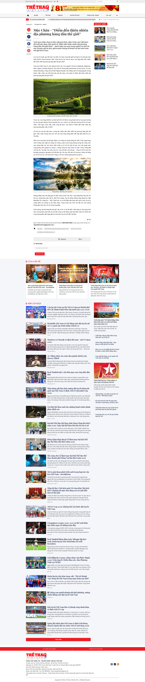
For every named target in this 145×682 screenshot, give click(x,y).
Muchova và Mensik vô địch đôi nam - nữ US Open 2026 (94, 19)
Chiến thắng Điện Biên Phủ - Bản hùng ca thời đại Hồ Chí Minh (105, 343)
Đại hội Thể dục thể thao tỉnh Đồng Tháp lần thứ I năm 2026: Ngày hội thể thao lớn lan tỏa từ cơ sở (68, 424)
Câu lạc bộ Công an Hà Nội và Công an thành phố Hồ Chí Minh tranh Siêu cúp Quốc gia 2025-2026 (68, 308)
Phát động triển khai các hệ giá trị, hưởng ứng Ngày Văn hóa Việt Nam (71, 286)
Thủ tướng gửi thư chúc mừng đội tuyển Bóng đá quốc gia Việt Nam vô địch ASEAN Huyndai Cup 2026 (68, 390)
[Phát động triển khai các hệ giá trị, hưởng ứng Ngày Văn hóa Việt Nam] (72, 273)
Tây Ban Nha (50, 553)
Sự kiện (49, 335)
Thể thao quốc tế (51, 351)
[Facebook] (112, 664)
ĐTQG (48, 518)
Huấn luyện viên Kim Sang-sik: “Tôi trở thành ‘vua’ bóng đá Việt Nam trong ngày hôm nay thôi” (68, 577)
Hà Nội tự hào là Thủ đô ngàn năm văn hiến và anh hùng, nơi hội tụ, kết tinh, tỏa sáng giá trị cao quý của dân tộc (106, 401)
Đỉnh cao (49, 571)
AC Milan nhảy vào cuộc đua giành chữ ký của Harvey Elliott (67, 357)
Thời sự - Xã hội (50, 418)
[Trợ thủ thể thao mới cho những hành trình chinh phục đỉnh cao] (36, 412)
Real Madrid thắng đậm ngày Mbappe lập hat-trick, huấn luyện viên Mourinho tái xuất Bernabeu (67, 541)
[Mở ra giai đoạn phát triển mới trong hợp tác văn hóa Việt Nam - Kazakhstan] (41, 273)
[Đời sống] (85, 8)
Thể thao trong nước (52, 434)
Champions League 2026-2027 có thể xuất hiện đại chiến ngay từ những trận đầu (67, 524)
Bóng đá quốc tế (51, 367)
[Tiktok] (115, 664)
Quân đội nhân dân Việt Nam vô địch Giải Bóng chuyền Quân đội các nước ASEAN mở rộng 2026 (68, 624)
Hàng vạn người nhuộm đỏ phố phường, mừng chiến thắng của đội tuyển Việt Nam (68, 593)
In (81, 239)
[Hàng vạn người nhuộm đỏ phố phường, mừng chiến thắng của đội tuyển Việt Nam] (36, 597)
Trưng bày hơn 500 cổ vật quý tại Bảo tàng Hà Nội (106, 415)
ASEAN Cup (49, 502)
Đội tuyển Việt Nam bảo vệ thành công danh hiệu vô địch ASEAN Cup (68, 608)
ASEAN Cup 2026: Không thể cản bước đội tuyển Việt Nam (68, 507)
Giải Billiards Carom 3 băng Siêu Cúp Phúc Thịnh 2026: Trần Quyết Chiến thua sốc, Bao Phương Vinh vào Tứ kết (68, 559)
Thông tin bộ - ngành (32, 281)
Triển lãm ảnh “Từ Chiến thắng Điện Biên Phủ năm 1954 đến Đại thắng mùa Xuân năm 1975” (106, 322)
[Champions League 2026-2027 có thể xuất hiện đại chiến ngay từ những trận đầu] (36, 528)
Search (117, 1)
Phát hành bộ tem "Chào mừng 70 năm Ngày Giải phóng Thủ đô (105, 381)
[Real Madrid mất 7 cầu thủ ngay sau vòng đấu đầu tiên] (36, 377)
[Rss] (118, 664)
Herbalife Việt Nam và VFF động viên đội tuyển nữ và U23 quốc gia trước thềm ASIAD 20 (50, 19)
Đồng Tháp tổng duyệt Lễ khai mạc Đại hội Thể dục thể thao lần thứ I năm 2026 (67, 440)
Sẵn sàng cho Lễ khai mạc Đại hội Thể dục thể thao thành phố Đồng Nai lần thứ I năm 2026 (67, 456)
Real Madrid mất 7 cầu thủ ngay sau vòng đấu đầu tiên (68, 373)
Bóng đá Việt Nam (51, 318)
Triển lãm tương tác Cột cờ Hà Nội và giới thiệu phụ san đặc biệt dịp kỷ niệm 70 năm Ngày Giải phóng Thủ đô (107, 408)
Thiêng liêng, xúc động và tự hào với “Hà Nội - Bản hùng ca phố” (106, 395)
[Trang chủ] (28, 15)
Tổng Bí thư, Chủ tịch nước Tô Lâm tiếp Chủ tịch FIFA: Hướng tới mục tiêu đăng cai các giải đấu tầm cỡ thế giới (68, 490)
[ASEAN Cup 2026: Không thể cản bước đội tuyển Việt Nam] (36, 512)
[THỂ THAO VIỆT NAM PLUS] (37, 8)
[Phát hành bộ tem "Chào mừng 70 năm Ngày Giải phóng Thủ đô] (106, 370)
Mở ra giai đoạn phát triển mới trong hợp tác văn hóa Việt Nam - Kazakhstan (41, 286)
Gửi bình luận (40, 254)
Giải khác (49, 534)
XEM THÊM (58, 639)
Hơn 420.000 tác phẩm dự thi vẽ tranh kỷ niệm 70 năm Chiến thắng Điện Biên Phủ (107, 350)
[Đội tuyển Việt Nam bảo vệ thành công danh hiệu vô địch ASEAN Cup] (36, 612)
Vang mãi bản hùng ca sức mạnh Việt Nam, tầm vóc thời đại (106, 357)
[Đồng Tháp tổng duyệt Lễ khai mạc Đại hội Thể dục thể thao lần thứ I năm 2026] (36, 444)
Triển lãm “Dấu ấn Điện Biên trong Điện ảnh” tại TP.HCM (106, 336)
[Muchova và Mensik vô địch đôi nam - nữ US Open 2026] (36, 345)
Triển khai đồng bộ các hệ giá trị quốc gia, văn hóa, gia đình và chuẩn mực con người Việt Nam (104, 287)
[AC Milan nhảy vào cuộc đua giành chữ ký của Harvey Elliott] (36, 361)
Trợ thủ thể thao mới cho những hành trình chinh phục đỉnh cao (68, 408)
